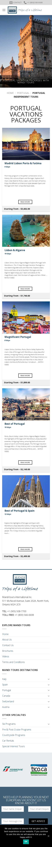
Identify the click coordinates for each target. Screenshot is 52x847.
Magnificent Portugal (17, 338)
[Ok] (48, 836)
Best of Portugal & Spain (19, 512)
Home (10, 93)
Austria (5, 707)
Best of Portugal (14, 425)
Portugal (23, 93)
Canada (6, 695)
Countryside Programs (13, 735)
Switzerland (8, 701)
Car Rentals (8, 740)
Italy (4, 679)
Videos (5, 656)
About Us (7, 639)
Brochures (7, 650)
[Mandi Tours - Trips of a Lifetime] (28, 10)
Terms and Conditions (13, 662)
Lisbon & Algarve (14, 252)
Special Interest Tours (13, 746)
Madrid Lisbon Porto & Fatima (22, 165)
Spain (5, 684)
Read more (25, 202)
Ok (26, 841)
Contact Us (8, 645)
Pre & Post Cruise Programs (16, 729)
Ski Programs (9, 723)
